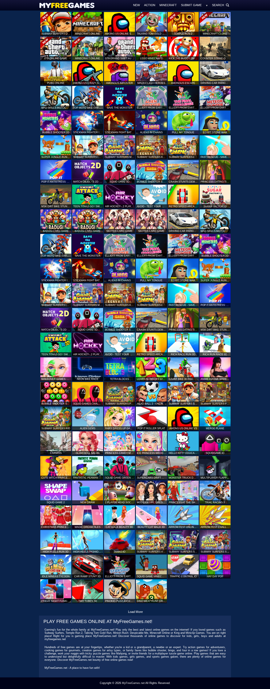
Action (149, 5)
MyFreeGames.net (133, 683)
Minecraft (168, 5)
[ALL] (207, 5)
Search (220, 5)
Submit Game (191, 5)
